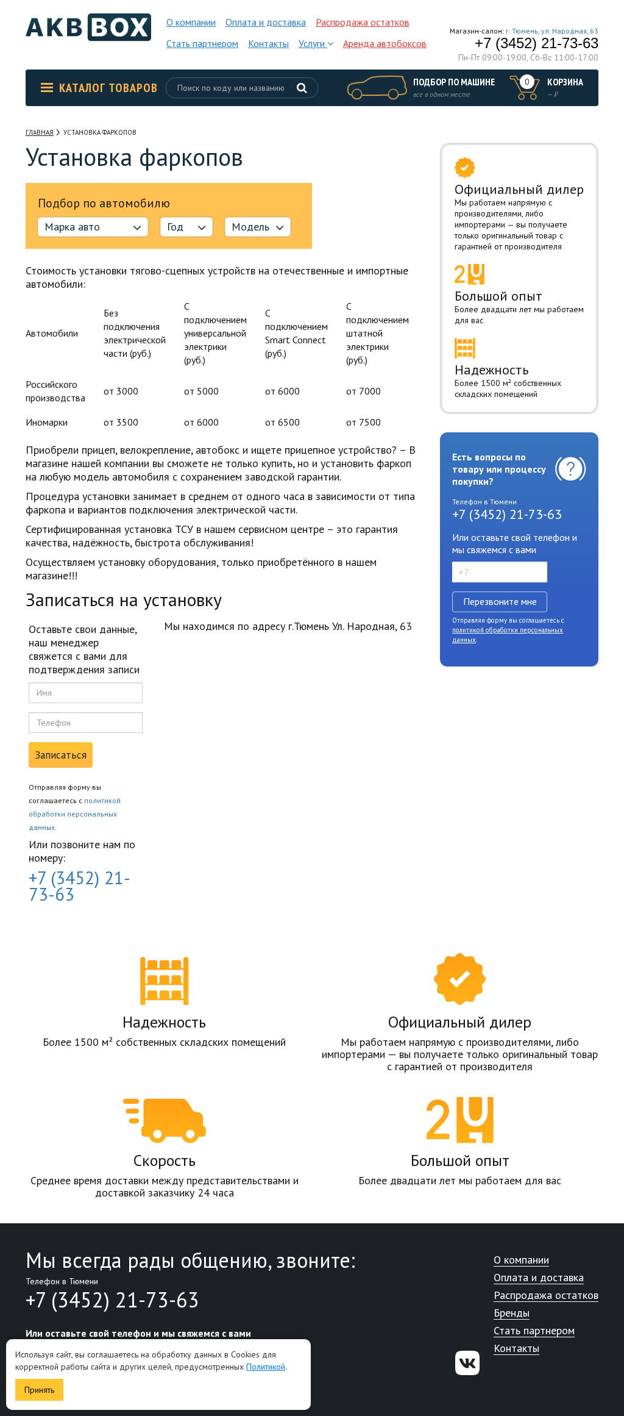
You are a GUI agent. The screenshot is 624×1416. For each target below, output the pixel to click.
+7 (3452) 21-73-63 (536, 43)
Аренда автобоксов (385, 43)
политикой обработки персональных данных (75, 814)
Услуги (313, 43)
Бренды (512, 1313)
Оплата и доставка (265, 22)
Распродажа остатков (363, 22)
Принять (39, 1389)
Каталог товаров (108, 88)
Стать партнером (202, 43)
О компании (191, 22)
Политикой (265, 1366)
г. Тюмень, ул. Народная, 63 (552, 30)
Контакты (268, 43)
